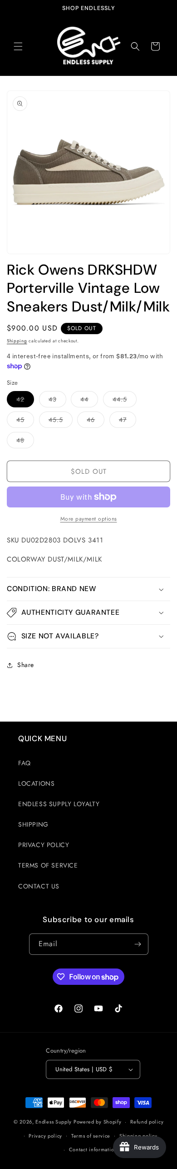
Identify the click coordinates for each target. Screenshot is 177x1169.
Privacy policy (45, 1135)
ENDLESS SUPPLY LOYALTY (58, 803)
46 (95, 421)
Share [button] (25, 664)
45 (25, 421)
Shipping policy (138, 1135)
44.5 (125, 400)
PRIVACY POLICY (43, 844)
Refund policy (146, 1121)
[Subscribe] (138, 944)
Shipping (17, 340)
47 (127, 421)
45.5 (61, 421)
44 (89, 400)
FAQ (24, 763)
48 (25, 441)
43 (57, 400)
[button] (18, 46)
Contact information (93, 1149)
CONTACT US (38, 886)
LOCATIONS (36, 783)
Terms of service (90, 1135)
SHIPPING (33, 824)
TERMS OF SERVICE (48, 865)
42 (25, 400)
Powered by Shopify (98, 1121)
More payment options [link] (88, 519)
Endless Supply (53, 1121)
